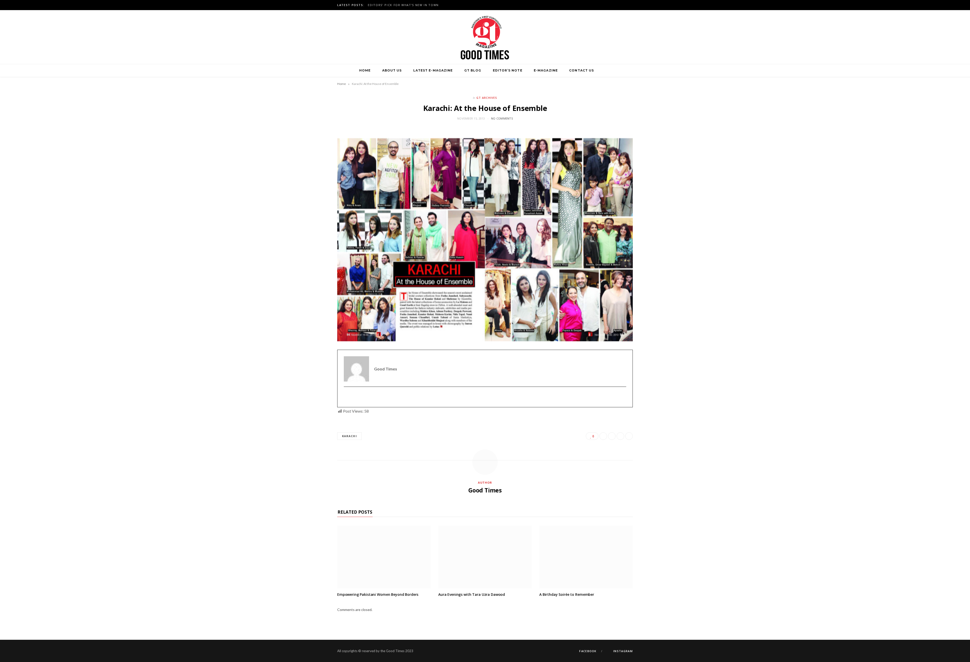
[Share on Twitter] (612, 436)
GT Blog (472, 70)
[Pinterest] (620, 436)
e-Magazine (546, 70)
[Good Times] (485, 37)
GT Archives (486, 98)
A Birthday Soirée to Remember (566, 594)
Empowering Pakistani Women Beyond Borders (377, 594)
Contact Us (581, 70)
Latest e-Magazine (433, 70)
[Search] (605, 70)
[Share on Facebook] (603, 436)
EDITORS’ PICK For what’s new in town (403, 5)
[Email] (629, 436)
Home (365, 70)
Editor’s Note (507, 70)
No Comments (502, 118)
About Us (392, 70)
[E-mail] (347, 397)
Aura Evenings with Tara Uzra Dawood (471, 594)
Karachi (349, 436)
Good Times (485, 490)
